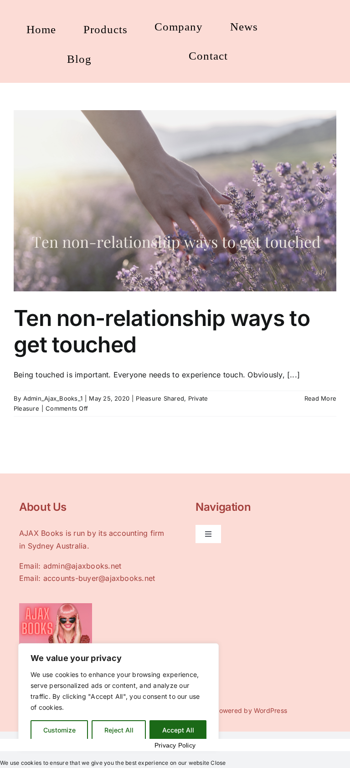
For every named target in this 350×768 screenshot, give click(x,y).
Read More (320, 398)
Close (218, 762)
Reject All (119, 730)
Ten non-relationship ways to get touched (162, 331)
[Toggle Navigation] (208, 534)
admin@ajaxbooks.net (82, 565)
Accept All (178, 730)
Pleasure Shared (160, 398)
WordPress (270, 710)
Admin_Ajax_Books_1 (52, 398)
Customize (59, 730)
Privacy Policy (175, 745)
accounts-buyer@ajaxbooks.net (99, 578)
